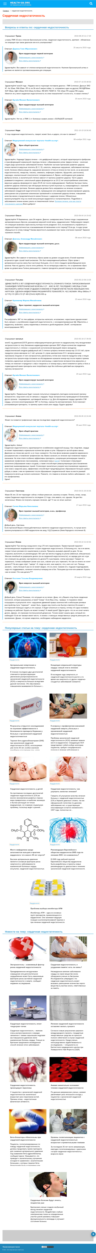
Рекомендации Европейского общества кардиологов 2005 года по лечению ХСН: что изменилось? (67, 852)
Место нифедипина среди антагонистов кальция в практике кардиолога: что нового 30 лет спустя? (27, 852)
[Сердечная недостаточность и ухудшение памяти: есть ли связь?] (68, 948)
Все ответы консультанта (29, 61)
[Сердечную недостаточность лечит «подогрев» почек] (27, 1008)
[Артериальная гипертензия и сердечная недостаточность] (27, 645)
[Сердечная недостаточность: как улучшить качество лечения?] (68, 769)
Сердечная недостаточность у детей (26, 789)
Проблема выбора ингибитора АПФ (46, 909)
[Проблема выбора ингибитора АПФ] (48, 888)
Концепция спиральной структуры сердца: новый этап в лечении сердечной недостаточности (66, 667)
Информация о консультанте (31, 57)
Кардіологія (14, 660)
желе (57, 461)
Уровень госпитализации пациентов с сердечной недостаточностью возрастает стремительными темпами (68, 1139)
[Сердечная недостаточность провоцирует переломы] (27, 1069)
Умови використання (11, 1247)
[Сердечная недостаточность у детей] (27, 769)
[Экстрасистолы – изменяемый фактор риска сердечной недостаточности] (27, 948)
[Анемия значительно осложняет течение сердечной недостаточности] (68, 1069)
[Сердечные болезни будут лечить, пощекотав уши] (48, 1184)
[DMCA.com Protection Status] (47, 1248)
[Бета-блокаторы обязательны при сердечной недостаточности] (27, 1121)
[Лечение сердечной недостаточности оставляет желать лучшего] (68, 1008)
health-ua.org (20, 3)
